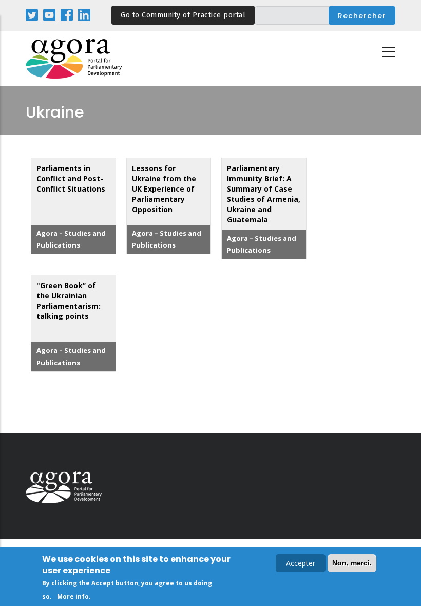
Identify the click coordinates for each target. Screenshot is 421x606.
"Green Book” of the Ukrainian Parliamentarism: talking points (68, 300)
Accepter (300, 563)
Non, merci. (352, 563)
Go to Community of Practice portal (183, 15)
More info (73, 596)
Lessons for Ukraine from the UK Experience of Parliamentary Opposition (164, 188)
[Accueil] (74, 59)
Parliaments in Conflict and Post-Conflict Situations (70, 178)
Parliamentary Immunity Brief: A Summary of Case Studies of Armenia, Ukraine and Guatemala (263, 193)
